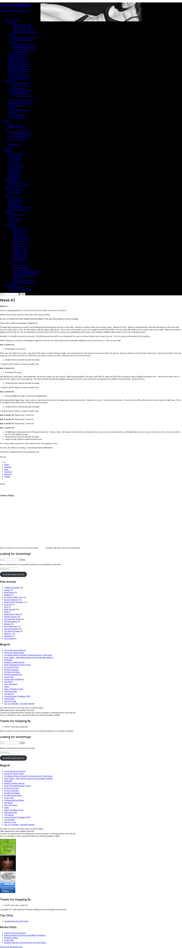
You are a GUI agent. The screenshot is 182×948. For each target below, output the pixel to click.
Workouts (8, 212)
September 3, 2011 (21, 241)
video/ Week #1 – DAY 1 (23, 25)
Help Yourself (9, 609)
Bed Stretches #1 (15, 197)
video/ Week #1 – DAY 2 (23, 27)
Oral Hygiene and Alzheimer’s (20, 290)
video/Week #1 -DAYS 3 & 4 (24, 30)
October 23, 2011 (20, 260)
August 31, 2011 (20, 234)
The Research (14, 144)
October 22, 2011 (20, 258)
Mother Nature (10, 616)
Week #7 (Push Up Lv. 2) (18, 61)
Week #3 (12, 42)
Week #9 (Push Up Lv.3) (18, 66)
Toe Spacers (9, 694)
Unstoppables (14, 163)
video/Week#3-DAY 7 (22, 52)
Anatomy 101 (10, 81)
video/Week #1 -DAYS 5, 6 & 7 (25, 32)
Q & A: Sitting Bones (17, 88)
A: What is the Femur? (22, 95)
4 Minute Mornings (12, 20)
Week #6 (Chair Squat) (17, 59)
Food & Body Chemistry (14, 602)
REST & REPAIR (14, 192)
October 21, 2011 (20, 256)
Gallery (7, 122)
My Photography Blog (13, 674)
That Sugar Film (10, 691)
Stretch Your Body (11, 629)
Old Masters (13, 178)
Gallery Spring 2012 (16, 125)
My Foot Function (11, 669)
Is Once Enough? (15, 287)
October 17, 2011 (20, 246)
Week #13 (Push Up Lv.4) (19, 76)
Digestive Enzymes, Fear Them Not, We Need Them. (25, 942)
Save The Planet (10, 684)
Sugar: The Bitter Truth (13, 689)
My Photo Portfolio (12, 672)
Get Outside (13, 222)
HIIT (6, 142)
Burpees (12, 217)
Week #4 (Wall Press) (17, 54)
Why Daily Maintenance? (18, 110)
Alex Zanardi (13, 171)
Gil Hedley (8, 660)
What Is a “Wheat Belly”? (23, 280)
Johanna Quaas (14, 173)
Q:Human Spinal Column (18, 83)
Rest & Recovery (11, 188)
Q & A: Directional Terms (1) (20, 91)
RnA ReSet (8, 681)
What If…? (8, 633)
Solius (6, 686)
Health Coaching (15, 105)
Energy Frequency (11, 599)
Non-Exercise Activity (13, 619)
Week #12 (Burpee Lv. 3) (18, 74)
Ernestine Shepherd (16, 166)
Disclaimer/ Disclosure (18, 117)
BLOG (6, 120)
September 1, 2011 (21, 236)
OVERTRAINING (11, 180)
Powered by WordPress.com (11, 947)
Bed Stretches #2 (15, 200)
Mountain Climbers (16, 214)
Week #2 (12, 35)
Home (7, 149)
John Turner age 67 (16, 154)
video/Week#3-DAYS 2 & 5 (24, 47)
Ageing (7, 590)
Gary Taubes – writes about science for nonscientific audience (28, 657)
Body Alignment (15, 202)
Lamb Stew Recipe (20, 268)
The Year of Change (12, 631)
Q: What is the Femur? (17, 93)
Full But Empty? (19, 277)
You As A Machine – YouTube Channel (19, 703)
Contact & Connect (16, 115)
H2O (6, 129)
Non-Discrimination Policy (19, 103)
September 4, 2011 (21, 243)
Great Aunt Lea (14, 158)
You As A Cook (10, 224)
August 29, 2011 (20, 229)
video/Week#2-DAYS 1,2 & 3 (25, 37)
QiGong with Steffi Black (14, 679)
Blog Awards (9, 592)
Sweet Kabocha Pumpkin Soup (26, 273)
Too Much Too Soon (17, 183)
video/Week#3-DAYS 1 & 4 (24, 44)
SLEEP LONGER (15, 190)
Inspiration (13, 112)
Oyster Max (9, 677)
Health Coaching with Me (14, 662)
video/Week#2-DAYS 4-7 (23, 40)
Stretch (7, 195)
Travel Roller (9, 698)
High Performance (21, 265)
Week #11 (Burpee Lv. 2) (18, 71)
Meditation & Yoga (11, 614)
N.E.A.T (11, 146)
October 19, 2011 (20, 251)
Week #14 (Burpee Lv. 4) (18, 78)
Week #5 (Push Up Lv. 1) (18, 57)
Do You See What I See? (13, 597)
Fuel (10, 263)
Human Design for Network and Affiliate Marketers (25, 935)
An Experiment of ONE (18, 185)
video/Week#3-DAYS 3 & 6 (24, 49)
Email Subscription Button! (13, 574)
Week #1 (12, 23)
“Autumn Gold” (14, 156)
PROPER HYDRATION (22, 134)
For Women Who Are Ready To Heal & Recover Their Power (28, 655)
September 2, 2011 (21, 239)
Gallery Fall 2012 (15, 127)
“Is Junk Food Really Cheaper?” (26, 275)
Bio (5, 98)
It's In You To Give (11, 667)
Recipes (7, 624)
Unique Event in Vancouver (15, 933)
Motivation (13, 108)
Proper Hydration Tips (17, 139)
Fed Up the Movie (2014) (14, 652)
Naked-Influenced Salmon (24, 282)
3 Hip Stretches (15, 205)
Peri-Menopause (10, 621)
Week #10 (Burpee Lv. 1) (18, 69)
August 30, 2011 (20, 231)
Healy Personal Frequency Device (17, 665)
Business (7, 595)
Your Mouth (9, 285)
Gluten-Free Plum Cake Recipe (25, 270)
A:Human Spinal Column (23, 86)
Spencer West (14, 168)
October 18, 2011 (20, 248)
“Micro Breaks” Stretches (19, 207)
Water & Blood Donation (19, 132)
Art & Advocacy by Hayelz (14, 650)
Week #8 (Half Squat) (17, 64)
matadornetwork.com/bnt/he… (16, 921)
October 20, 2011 (20, 253)
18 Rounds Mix (14, 219)
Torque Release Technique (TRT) (17, 696)
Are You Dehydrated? (17, 137)
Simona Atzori (14, 161)
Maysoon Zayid (14, 175)
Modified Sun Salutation (18, 209)
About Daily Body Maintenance (21, 100)
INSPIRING (9, 151)
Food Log (12, 226)
